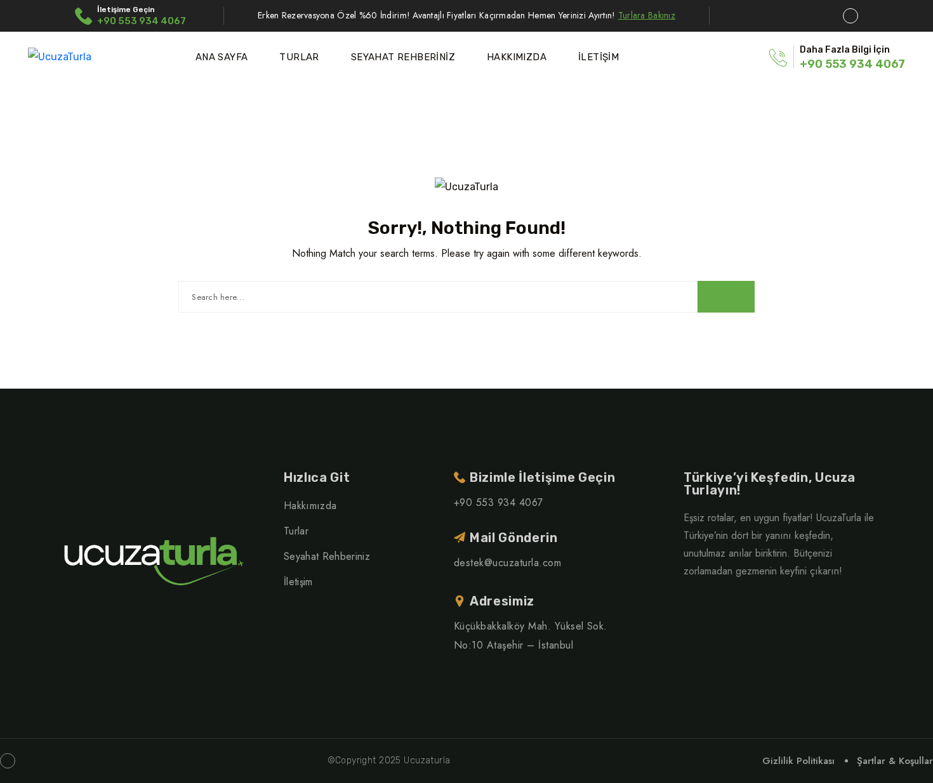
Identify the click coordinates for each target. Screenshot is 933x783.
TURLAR (299, 57)
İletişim (298, 581)
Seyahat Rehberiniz (327, 556)
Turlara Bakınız (646, 15)
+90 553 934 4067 (141, 21)
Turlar (296, 531)
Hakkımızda (310, 505)
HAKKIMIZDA (516, 57)
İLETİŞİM (598, 57)
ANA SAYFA (221, 57)
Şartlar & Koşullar (895, 761)
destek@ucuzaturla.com (507, 562)
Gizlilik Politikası (798, 761)
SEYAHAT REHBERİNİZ (403, 57)
